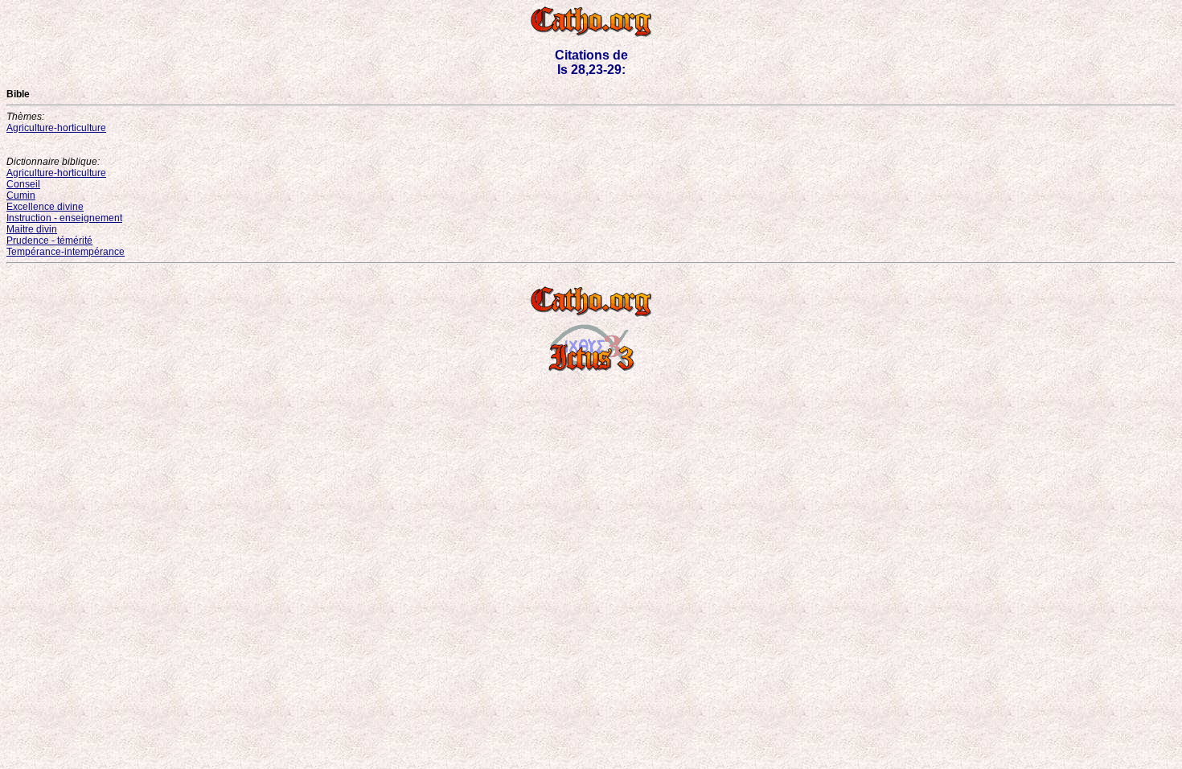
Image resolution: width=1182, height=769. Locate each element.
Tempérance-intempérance (65, 251)
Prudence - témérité (49, 240)
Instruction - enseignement (64, 218)
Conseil (23, 184)
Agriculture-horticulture (56, 128)
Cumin (20, 195)
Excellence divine (45, 206)
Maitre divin (31, 229)
